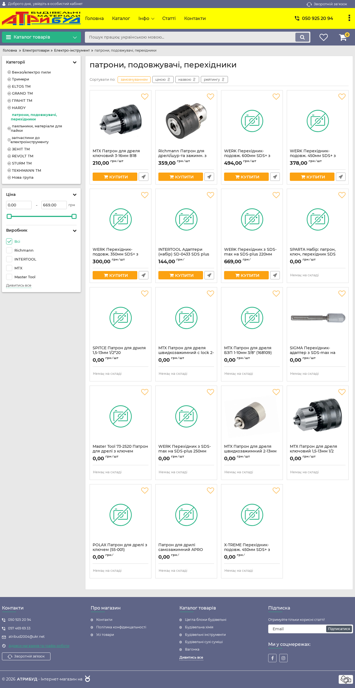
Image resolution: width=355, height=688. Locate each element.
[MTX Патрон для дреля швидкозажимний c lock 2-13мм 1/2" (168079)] (186, 318)
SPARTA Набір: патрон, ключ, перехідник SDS (313, 254)
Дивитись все (18, 285)
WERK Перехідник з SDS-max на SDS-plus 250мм (184, 451)
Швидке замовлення (143, 177)
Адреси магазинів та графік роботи (39, 646)
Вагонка (192, 649)
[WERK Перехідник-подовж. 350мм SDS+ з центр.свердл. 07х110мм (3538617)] (120, 219)
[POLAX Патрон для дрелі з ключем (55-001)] (120, 515)
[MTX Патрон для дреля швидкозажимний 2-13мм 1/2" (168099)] (252, 416)
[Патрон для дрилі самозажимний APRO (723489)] (186, 515)
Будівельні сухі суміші (204, 642)
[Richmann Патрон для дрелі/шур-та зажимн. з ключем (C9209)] (186, 121)
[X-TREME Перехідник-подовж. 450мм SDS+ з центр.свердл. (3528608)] (252, 515)
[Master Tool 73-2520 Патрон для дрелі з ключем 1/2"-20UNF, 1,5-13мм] (120, 416)
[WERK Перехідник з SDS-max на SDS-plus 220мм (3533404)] (252, 219)
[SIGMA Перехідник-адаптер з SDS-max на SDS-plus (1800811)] (318, 318)
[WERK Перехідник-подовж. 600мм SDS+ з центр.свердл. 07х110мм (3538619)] (252, 121)
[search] (302, 37)
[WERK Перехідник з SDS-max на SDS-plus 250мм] (186, 416)
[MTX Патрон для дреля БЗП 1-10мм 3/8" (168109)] (252, 318)
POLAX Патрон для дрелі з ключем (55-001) (120, 550)
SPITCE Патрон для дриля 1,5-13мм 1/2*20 (119, 353)
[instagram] (283, 658)
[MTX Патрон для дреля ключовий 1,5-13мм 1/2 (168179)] (318, 416)
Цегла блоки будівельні (205, 620)
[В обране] (144, 96)
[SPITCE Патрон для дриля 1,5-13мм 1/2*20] (120, 318)
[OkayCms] (87, 679)
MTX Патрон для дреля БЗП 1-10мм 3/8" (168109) (248, 353)
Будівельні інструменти (205, 635)
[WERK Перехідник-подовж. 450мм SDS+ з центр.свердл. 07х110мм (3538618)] (318, 121)
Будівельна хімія (199, 627)
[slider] (9, 216)
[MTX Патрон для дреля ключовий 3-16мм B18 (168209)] (120, 121)
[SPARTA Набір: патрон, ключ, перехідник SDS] (318, 219)
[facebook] (272, 658)
